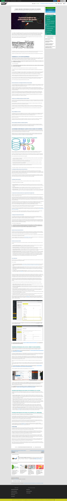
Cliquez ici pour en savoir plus (38, 458)
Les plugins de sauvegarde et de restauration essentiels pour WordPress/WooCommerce (49, 44)
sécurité (27, 10)
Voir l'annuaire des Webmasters (50, 10)
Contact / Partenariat (14, 491)
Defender (22, 271)
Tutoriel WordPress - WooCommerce (32, 10)
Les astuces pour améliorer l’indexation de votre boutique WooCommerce (49, 41)
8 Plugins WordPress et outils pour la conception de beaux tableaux (31, 472)
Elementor (18, 350)
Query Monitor (32, 368)
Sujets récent (28, 489)
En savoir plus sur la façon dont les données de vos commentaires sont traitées (33, 483)
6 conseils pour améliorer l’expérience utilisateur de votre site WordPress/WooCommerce (50, 47)
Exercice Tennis (13, 494)
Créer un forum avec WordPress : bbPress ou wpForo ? (49, 39)
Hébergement (24, 10)
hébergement (28, 296)
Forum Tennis (13, 496)
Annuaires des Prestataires (14, 489)
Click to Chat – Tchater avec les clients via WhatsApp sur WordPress (15, 472)
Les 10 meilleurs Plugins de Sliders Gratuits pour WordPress (23, 471)
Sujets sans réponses (29, 491)
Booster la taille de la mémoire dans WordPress (30, 342)
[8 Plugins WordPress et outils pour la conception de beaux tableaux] (31, 467)
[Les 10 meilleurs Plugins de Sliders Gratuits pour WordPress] (23, 467)
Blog (21, 10)
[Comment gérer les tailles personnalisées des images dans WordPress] (40, 467)
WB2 (17, 10)
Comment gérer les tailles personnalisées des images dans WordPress (39, 472)
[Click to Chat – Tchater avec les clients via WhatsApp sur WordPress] (15, 467)
